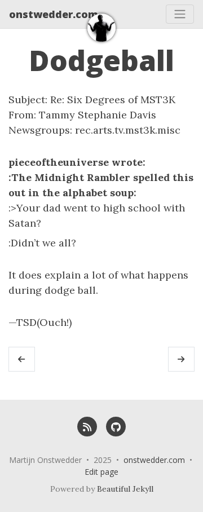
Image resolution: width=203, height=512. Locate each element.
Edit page (101, 471)
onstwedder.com (53, 14)
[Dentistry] (21, 359)
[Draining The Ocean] (181, 359)
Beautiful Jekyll (125, 489)
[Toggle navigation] (180, 14)
